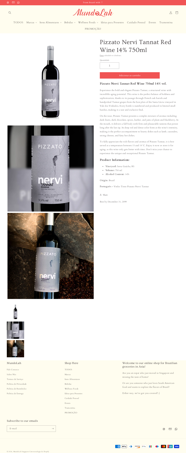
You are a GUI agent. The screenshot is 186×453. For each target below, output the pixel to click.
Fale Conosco (13, 369)
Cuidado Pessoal (72, 398)
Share (105, 194)
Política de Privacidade (17, 384)
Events (68, 403)
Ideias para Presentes (74, 393)
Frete (102, 55)
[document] (50, 169)
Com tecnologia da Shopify (39, 452)
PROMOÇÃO (71, 412)
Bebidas (68, 384)
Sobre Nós (11, 374)
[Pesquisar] (10, 13)
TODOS (68, 369)
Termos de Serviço (15, 379)
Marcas (68, 374)
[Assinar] (53, 428)
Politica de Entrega (15, 393)
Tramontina (70, 408)
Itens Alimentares (72, 379)
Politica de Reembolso (17, 388)
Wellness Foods (71, 388)
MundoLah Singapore (21, 452)
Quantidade (104, 60)
